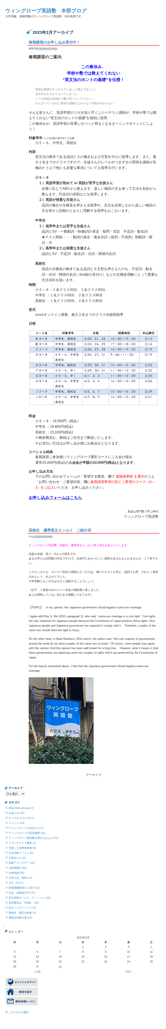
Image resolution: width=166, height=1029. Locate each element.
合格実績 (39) (16, 872)
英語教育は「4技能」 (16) (24, 902)
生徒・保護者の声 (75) (22, 892)
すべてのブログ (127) (21, 818)
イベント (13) (16, 823)
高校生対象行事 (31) (20, 917)
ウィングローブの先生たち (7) (26, 828)
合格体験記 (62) (18, 867)
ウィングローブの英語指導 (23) (27, 833)
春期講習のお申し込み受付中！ (54, 42)
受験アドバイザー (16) (22, 862)
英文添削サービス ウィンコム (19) (29, 897)
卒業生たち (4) (17, 857)
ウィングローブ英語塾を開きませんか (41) (33, 837)
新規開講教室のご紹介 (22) (24, 887)
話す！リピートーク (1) (22, 907)
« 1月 (37, 971)
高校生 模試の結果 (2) (22, 912)
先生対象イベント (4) (21, 852)
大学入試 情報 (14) (20, 877)
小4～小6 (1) (16, 882)
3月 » (128, 971)
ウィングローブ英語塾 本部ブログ (46, 10)
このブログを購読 (18, 1012)
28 (60, 966)
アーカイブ (93, 774)
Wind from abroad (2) (21, 808)
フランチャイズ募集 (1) (22, 842)
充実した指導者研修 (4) (22, 847)
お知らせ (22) (16, 813)
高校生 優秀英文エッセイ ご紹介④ (60, 530)
